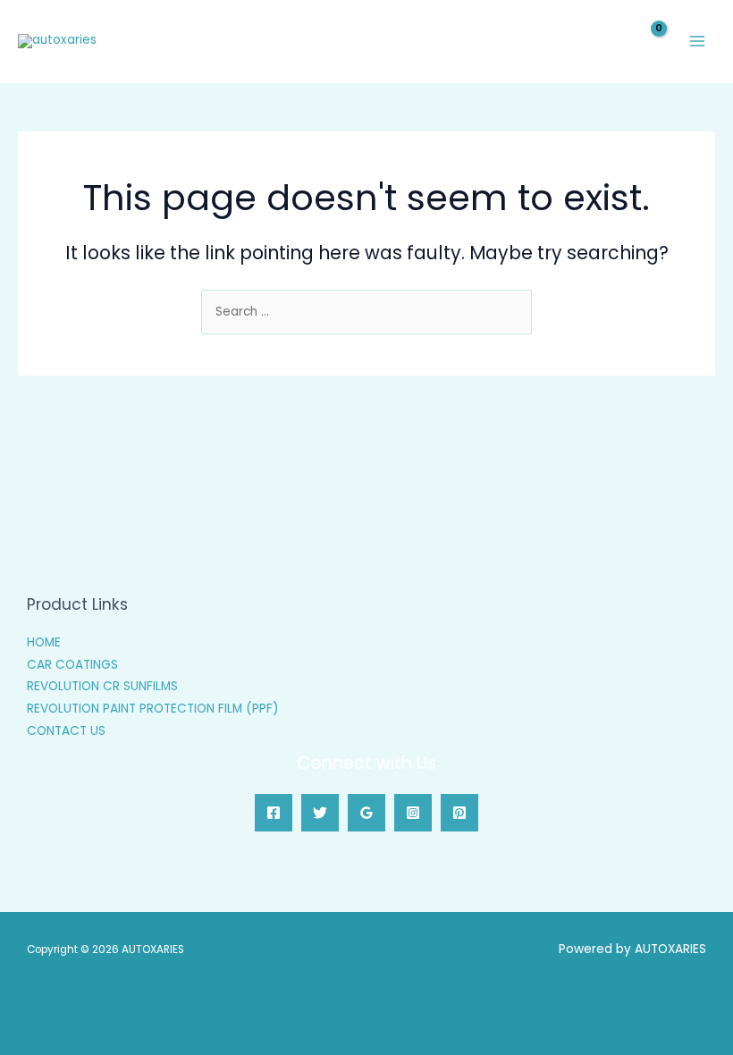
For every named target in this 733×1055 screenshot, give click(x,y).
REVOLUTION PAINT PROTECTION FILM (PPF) (153, 708)
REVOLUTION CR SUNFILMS (102, 686)
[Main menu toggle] (697, 41)
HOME (44, 642)
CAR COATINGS (72, 664)
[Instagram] (413, 812)
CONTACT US (66, 730)
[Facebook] (273, 812)
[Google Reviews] (366, 812)
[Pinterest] (459, 812)
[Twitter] (320, 812)
